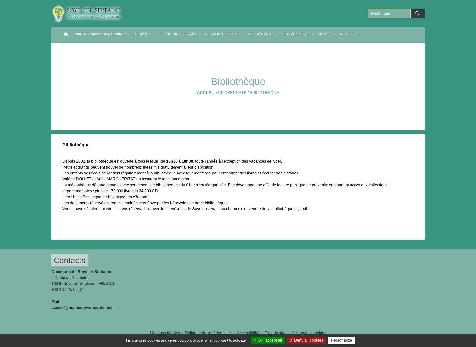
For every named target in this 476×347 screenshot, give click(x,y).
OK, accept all (269, 340)
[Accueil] (91, 13)
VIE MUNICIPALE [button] (181, 34)
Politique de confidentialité (208, 333)
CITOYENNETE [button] (295, 34)
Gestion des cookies (308, 333)
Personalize (341, 340)
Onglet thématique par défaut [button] (101, 34)
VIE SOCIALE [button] (261, 34)
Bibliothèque (264, 93)
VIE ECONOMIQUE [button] (335, 34)
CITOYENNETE (232, 93)
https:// (79, 197)
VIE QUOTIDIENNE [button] (223, 34)
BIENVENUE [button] (146, 34)
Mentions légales (165, 333)
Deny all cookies (308, 340)
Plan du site (275, 333)
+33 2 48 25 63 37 (67, 289)
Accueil (206, 93)
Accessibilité (248, 333)
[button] (66, 35)
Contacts (69, 260)
